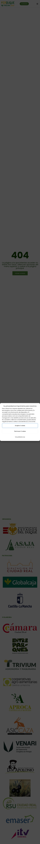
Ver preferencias (20, 437)
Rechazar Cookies (20, 431)
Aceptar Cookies (20, 425)
